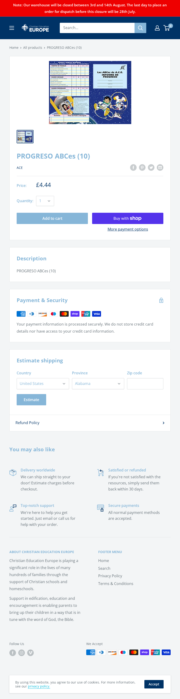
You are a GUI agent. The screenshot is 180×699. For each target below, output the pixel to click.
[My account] (157, 27)
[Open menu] (11, 28)
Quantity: (25, 200)
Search (104, 568)
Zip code (134, 373)
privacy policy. (39, 686)
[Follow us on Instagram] (21, 653)
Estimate (31, 399)
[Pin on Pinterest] (142, 167)
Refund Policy (27, 422)
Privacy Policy (110, 575)
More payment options (128, 229)
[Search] (140, 28)
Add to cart (52, 218)
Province (80, 373)
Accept (154, 684)
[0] (167, 28)
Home (14, 47)
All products (32, 47)
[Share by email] (160, 167)
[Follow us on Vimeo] (30, 653)
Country (24, 373)
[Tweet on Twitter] (151, 167)
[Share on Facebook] (133, 167)
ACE (20, 167)
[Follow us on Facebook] (12, 653)
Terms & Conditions (115, 583)
